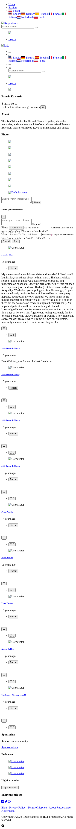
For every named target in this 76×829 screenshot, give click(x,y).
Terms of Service (37, 807)
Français (57, 13)
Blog (4, 807)
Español (44, 13)
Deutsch (30, 13)
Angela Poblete (7, 649)
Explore (12, 7)
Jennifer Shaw (7, 255)
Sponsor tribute (9, 747)
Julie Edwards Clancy (10, 348)
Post (15, 241)
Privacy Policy (17, 807)
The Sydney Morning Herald (13, 695)
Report (13, 268)
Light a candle (10, 787)
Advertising (7, 810)
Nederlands (27, 17)
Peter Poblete (7, 512)
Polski (16, 10)
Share (37, 202)
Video (4, 234)
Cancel (6, 241)
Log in (12, 39)
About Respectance (60, 807)
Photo (4, 227)
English (16, 13)
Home (11, 4)
